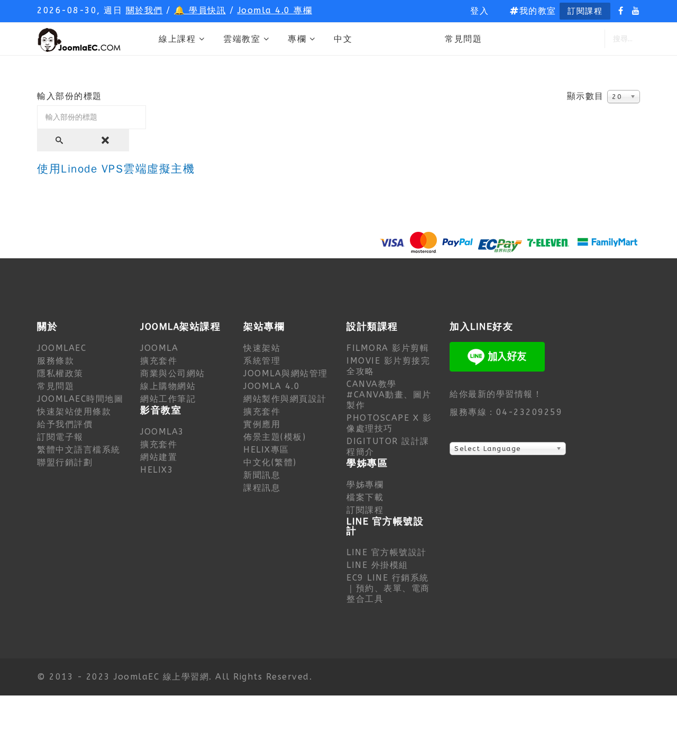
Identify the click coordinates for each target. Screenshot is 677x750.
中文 (343, 39)
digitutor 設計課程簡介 (387, 446)
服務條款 (55, 361)
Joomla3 (162, 432)
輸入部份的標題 (71, 96)
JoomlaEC (61, 348)
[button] (479, 11)
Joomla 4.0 (271, 386)
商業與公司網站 (172, 373)
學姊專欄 (364, 485)
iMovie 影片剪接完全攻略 (388, 366)
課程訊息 (261, 488)
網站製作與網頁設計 (285, 399)
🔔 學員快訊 (200, 10)
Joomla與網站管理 (285, 373)
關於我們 (144, 10)
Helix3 (156, 470)
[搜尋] (60, 140)
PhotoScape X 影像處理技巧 (389, 423)
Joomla (159, 348)
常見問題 (463, 39)
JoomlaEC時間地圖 (80, 399)
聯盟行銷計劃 (65, 462)
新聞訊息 (261, 475)
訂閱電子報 (60, 437)
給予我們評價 (65, 424)
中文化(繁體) (270, 462)
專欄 (297, 39)
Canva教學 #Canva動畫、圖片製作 (389, 394)
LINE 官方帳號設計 (386, 552)
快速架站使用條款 (74, 411)
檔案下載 (364, 497)
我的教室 (537, 11)
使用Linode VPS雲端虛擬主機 (116, 169)
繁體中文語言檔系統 (79, 450)
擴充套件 (158, 361)
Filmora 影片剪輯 (387, 348)
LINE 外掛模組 (377, 565)
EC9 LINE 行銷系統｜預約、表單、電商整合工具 (388, 588)
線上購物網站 (168, 386)
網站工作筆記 (168, 399)
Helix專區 (266, 450)
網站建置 (158, 457)
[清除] (106, 140)
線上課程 (177, 39)
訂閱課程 (585, 11)
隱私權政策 (60, 373)
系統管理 (261, 361)
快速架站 (261, 348)
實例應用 (261, 424)
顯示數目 (585, 96)
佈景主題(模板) (274, 437)
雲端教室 (241, 39)
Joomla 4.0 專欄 (275, 10)
